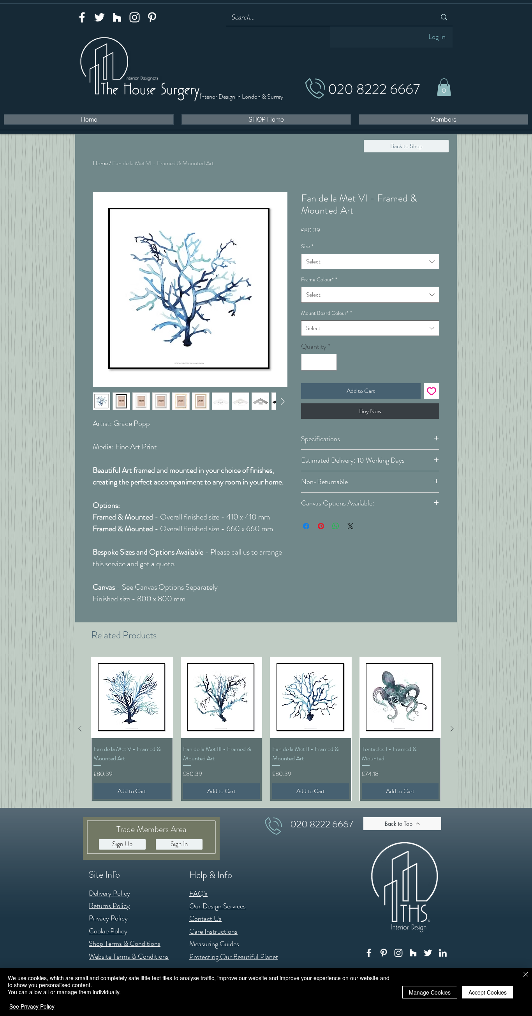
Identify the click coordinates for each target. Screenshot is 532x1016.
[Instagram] (134, 17)
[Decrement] (308, 362)
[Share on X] (350, 526)
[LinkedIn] (442, 952)
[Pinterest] (152, 17)
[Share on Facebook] (306, 526)
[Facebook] (82, 17)
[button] (444, 87)
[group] (266, 728)
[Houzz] (117, 17)
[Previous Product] (80, 728)
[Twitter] (99, 17)
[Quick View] (132, 697)
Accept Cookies (488, 992)
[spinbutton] (319, 362)
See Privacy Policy (32, 1006)
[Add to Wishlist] (431, 391)
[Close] (525, 975)
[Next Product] (452, 728)
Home (100, 163)
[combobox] (370, 262)
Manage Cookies (430, 992)
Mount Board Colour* (326, 313)
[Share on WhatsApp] (335, 526)
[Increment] (330, 362)
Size (307, 246)
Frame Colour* (319, 279)
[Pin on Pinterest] (321, 526)
